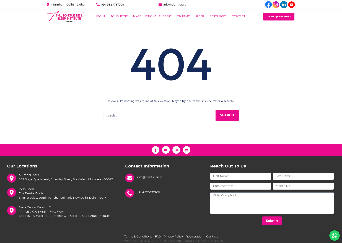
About (100, 16)
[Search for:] (157, 115)
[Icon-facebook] (155, 150)
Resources (218, 16)
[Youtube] (166, 150)
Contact (238, 16)
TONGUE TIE (119, 16)
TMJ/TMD (183, 16)
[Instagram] (176, 150)
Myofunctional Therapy (152, 16)
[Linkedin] (186, 150)
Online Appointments (279, 16)
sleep (199, 16)
